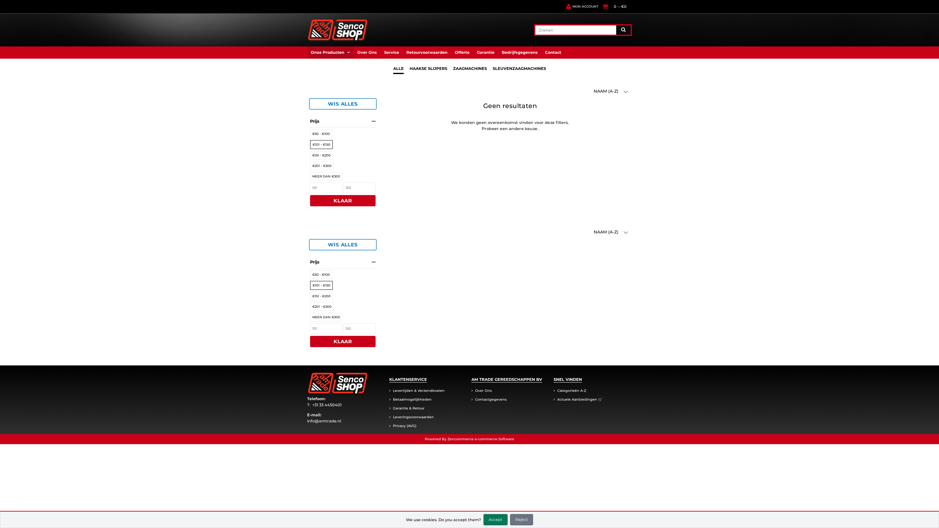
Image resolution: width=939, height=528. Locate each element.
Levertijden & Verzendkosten (419, 390)
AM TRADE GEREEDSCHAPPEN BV (506, 379)
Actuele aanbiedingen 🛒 (579, 399)
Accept (496, 519)
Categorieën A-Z (571, 390)
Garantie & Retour (409, 408)
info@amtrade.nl (324, 421)
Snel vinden (568, 379)
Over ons (483, 390)
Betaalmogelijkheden (412, 399)
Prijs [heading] (314, 121)
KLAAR (343, 201)
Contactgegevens (491, 399)
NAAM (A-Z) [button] (607, 91)
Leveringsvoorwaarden (413, 417)
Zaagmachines (470, 68)
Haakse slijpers (428, 68)
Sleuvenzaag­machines (519, 68)
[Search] (623, 29)
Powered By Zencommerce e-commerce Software (469, 439)
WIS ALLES (343, 104)
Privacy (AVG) (404, 426)
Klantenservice (408, 379)
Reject (521, 519)
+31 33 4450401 (327, 405)
